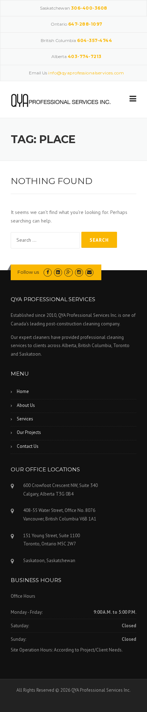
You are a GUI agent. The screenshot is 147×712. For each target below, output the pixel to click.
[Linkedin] (58, 272)
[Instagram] (79, 272)
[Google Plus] (68, 272)
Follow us (28, 272)
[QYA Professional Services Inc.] (61, 99)
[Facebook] (48, 272)
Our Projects (29, 432)
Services (25, 419)
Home (23, 391)
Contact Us (28, 446)
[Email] (89, 272)
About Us (26, 405)
